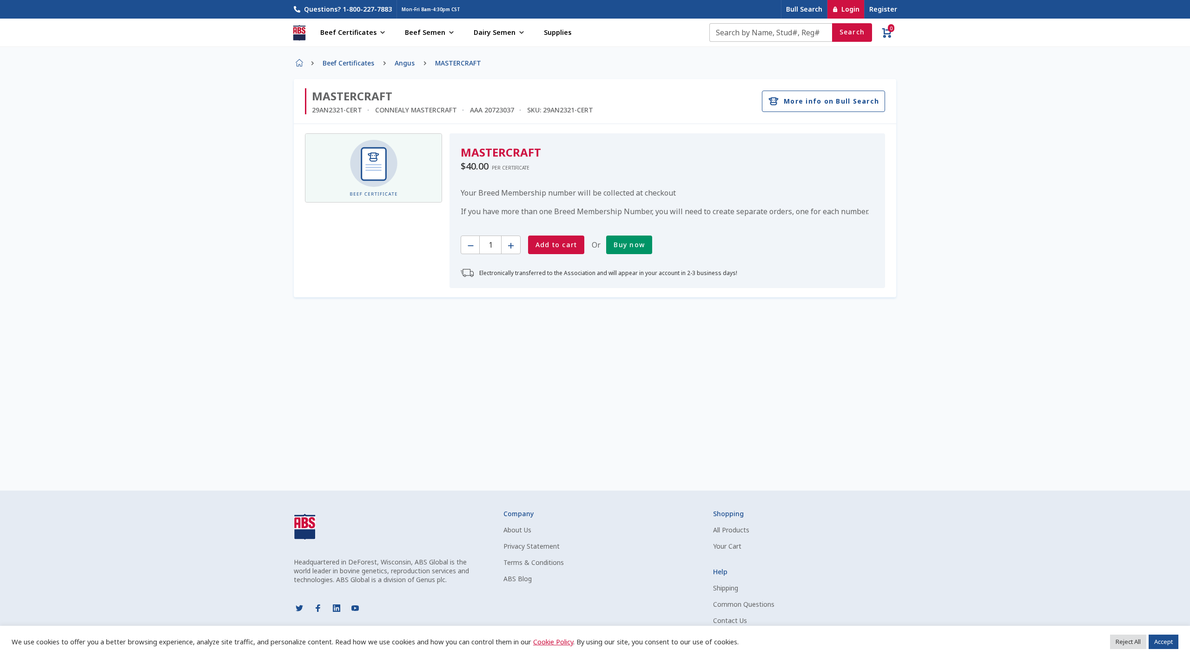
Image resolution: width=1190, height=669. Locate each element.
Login (850, 9)
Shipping (725, 588)
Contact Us (730, 620)
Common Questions (743, 604)
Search (852, 31)
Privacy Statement (531, 546)
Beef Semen (425, 32)
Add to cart (556, 244)
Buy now (629, 244)
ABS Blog (517, 578)
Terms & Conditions (533, 562)
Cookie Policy (553, 641)
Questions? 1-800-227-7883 (348, 9)
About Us (517, 529)
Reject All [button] (1128, 641)
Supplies (557, 32)
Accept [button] (1163, 641)
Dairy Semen (495, 32)
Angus (405, 63)
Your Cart (727, 546)
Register (883, 9)
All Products (731, 529)
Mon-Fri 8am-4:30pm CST (431, 9)
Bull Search (804, 9)
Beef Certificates (348, 32)
